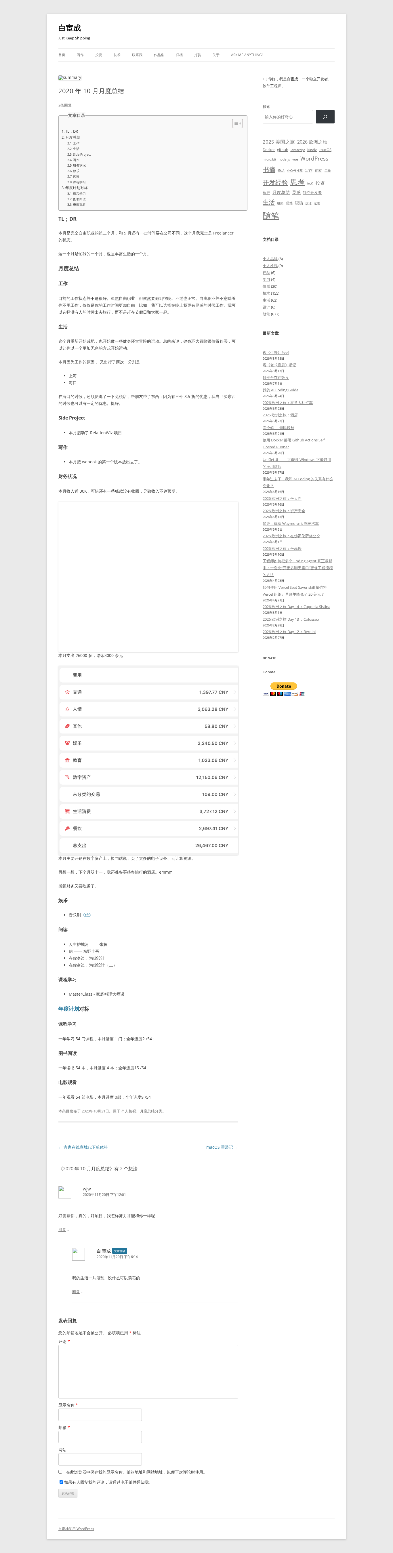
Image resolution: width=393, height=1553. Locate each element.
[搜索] (325, 116)
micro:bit (269, 159)
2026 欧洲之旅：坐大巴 (282, 498)
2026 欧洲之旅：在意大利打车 (288, 402)
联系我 (137, 54)
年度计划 (68, 1008)
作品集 (159, 54)
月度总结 (72, 137)
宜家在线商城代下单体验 (83, 1147)
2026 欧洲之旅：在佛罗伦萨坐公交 (291, 535)
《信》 (87, 915)
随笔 (271, 215)
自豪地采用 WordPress (76, 1528)
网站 (62, 1449)
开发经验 (275, 182)
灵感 (296, 192)
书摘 (269, 169)
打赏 (197, 54)
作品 (281, 170)
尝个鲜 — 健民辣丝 (278, 427)
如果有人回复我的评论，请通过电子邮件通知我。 (108, 1482)
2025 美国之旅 (279, 141)
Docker (269, 149)
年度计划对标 (76, 187)
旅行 (266, 192)
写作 (80, 54)
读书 (317, 203)
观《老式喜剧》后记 (279, 364)
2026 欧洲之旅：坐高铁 (282, 548)
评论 (64, 1341)
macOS (325, 149)
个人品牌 (270, 258)
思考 (297, 182)
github (282, 149)
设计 (308, 203)
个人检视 (128, 1111)
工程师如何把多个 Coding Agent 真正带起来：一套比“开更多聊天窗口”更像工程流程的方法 (298, 567)
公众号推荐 (295, 171)
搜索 (266, 106)
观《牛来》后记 (276, 352)
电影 (280, 203)
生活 (76, 148)
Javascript (298, 150)
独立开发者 (312, 192)
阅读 (76, 176)
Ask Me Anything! (247, 54)
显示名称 (68, 1405)
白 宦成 (104, 1251)
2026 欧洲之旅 (312, 142)
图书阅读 (79, 199)
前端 (318, 170)
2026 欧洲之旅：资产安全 (284, 510)
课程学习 (79, 182)
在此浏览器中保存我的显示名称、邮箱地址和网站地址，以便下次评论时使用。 (136, 1472)
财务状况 (79, 165)
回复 (62, 1229)
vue (295, 159)
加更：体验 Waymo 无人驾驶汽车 (291, 523)
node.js (284, 159)
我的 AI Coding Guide (280, 389)
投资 (98, 54)
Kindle (312, 149)
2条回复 (65, 105)
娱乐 (76, 171)
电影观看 (79, 204)
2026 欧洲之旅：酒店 (280, 415)
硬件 (289, 203)
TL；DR (71, 131)
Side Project (82, 154)
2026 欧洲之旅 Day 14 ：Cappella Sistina (296, 606)
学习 (266, 279)
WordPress (314, 158)
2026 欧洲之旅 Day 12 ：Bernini (289, 631)
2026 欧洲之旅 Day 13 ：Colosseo (291, 619)
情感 (266, 286)
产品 (266, 272)
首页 (61, 54)
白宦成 (69, 27)
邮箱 (64, 1427)
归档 (179, 54)
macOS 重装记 (222, 1147)
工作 (76, 143)
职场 (299, 202)
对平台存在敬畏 (276, 377)
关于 (216, 54)
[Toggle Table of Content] (234, 123)
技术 (117, 54)
